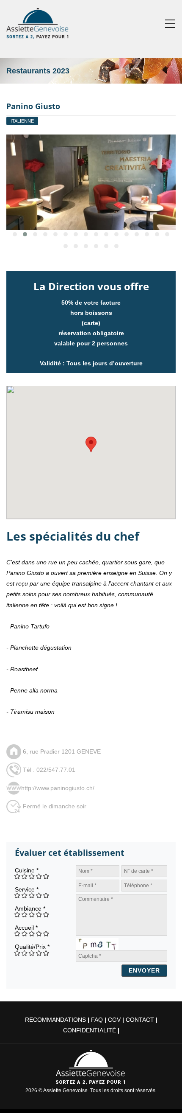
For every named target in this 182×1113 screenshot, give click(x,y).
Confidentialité (89, 1030)
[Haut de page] (164, 1095)
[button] (91, 444)
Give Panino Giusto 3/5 (32, 876)
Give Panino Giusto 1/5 (17, 876)
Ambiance (30, 908)
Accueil (26, 927)
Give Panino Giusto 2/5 (24, 876)
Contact (140, 1019)
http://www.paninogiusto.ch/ (57, 788)
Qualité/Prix (32, 946)
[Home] (37, 22)
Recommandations (55, 1019)
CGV (114, 1019)
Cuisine (27, 870)
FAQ (97, 1019)
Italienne (22, 120)
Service (27, 889)
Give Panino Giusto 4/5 (39, 876)
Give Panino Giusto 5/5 (46, 876)
